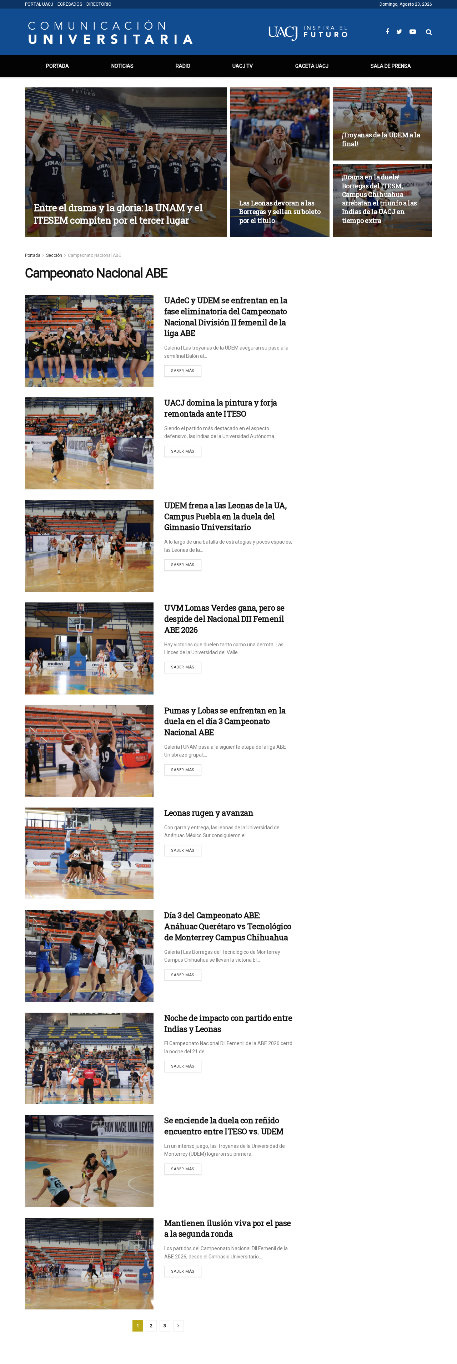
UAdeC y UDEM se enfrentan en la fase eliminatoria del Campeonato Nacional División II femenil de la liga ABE (225, 316)
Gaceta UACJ (311, 66)
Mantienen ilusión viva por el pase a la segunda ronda (227, 1228)
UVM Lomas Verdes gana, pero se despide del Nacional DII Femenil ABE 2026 (224, 618)
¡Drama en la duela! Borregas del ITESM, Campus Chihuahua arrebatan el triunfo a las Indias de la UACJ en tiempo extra (379, 198)
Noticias (122, 66)
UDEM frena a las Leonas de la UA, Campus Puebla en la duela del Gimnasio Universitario (225, 516)
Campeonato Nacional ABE (94, 255)
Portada (57, 66)
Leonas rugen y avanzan (208, 813)
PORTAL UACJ (39, 4)
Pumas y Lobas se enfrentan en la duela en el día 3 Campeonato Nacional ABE (225, 721)
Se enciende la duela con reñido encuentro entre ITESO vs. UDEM (223, 1125)
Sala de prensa (391, 66)
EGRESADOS (69, 4)
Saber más (183, 370)
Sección (54, 255)
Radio (183, 66)
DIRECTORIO (98, 4)
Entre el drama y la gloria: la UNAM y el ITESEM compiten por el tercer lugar (118, 214)
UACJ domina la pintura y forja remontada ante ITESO (220, 408)
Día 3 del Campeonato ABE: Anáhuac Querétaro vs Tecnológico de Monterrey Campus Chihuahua (227, 926)
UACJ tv (242, 66)
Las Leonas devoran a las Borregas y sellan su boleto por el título (279, 212)
